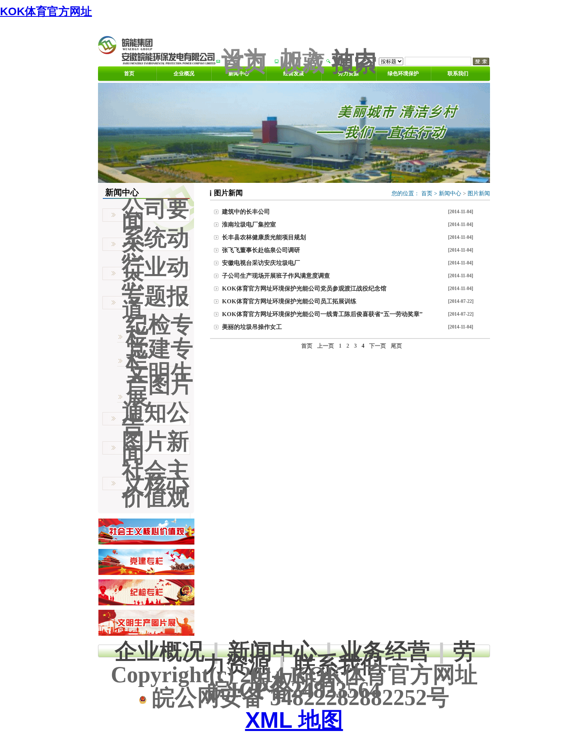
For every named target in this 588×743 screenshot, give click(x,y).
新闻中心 (450, 193)
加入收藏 (302, 61)
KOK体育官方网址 (46, 11)
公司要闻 (155, 215)
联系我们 (458, 73)
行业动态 (155, 273)
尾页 (396, 346)
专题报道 (155, 302)
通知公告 (155, 418)
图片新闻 (479, 193)
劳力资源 (348, 73)
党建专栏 (159, 354)
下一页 (377, 346)
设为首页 (244, 61)
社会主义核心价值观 (155, 483)
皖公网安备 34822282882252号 (298, 697)
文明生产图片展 (159, 384)
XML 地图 (294, 720)
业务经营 (385, 651)
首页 (129, 73)
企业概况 (184, 73)
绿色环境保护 (403, 73)
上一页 (325, 346)
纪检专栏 (159, 330)
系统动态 (155, 244)
